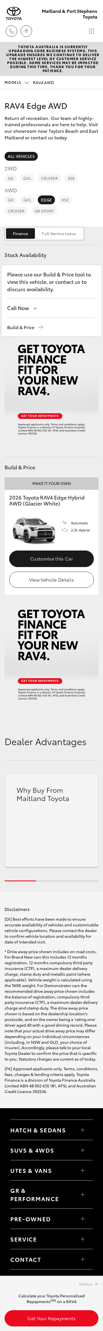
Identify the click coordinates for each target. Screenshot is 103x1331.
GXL (27, 178)
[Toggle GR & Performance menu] (83, 1194)
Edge (46, 200)
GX (10, 178)
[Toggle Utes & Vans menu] (83, 1170)
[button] (25, 327)
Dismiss (85, 1283)
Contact (25, 1259)
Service (23, 1239)
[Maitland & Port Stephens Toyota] (14, 13)
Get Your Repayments (51, 1318)
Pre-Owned (30, 1219)
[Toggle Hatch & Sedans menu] (83, 1130)
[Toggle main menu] (91, 31)
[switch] (44, 233)
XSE (71, 178)
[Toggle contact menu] (83, 1219)
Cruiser (49, 178)
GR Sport (44, 211)
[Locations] (26, 31)
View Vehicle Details (51, 579)
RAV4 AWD (29, 82)
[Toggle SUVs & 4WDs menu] (83, 1150)
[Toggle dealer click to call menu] (11, 31)
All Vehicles (21, 156)
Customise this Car (51, 558)
